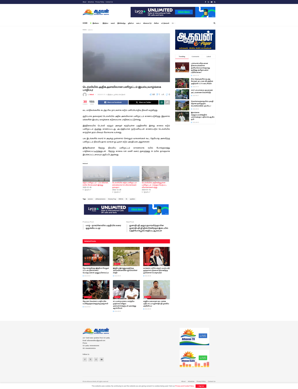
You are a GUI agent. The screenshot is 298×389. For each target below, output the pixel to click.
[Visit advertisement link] (173, 12)
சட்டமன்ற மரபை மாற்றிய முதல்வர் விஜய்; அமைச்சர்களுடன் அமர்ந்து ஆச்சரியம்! (124, 305)
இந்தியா (105, 23)
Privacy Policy (99, 2)
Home (84, 30)
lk (126, 199)
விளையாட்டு (147, 23)
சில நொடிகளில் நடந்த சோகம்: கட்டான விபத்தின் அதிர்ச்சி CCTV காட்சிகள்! (202, 81)
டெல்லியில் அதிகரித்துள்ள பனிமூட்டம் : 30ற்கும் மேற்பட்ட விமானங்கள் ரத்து (154, 185)
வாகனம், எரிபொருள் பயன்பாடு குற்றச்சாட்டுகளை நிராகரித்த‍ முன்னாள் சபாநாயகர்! (156, 270)
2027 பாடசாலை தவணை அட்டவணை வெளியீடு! (202, 91)
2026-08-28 (87, 276)
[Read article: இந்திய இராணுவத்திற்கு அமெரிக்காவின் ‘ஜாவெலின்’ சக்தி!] (126, 256)
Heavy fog (112, 199)
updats (132, 199)
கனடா (138, 23)
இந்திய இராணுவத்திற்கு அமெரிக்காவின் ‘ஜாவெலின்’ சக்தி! (125, 270)
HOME (85, 23)
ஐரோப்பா (131, 23)
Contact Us (109, 2)
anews (90, 199)
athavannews (100, 199)
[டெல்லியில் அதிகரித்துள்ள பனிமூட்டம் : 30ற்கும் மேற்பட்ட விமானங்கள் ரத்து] (155, 174)
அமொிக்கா (88, 297)
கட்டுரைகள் (165, 23)
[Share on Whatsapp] (161, 102)
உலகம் (113, 23)
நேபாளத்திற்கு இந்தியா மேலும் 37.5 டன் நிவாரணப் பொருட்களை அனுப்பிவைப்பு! (96, 270)
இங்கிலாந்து (121, 23)
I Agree (201, 386)
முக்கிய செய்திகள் (119, 94)
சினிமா (156, 23)
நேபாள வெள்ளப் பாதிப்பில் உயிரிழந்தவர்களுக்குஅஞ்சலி (95, 302)
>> (173, 23)
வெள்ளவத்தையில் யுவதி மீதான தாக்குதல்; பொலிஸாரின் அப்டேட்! (202, 103)
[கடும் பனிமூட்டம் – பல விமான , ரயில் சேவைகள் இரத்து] (96, 174)
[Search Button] (214, 23)
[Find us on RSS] (214, 2)
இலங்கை (96, 23)
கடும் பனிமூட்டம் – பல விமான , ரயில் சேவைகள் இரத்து (96, 183)
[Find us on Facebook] (205, 2)
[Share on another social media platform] (167, 102)
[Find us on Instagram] (96, 359)
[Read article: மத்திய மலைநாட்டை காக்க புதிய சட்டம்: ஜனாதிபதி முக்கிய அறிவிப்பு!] (156, 289)
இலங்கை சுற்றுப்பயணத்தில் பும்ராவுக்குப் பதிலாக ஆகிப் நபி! (203, 116)
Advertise (91, 2)
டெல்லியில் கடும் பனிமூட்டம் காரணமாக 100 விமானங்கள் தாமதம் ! (124, 185)
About (84, 2)
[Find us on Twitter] (208, 2)
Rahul (92, 94)
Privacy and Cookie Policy (184, 386)
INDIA (121, 199)
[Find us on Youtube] (211, 2)
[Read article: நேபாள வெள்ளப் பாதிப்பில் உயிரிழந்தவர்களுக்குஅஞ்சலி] (96, 289)
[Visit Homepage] (96, 12)
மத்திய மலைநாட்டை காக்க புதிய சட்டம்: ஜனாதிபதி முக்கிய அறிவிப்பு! (156, 303)
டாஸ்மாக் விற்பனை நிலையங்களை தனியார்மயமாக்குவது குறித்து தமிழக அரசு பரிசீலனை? (200, 68)
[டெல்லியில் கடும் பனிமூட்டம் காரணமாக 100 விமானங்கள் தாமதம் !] (125, 174)
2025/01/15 (101, 94)
